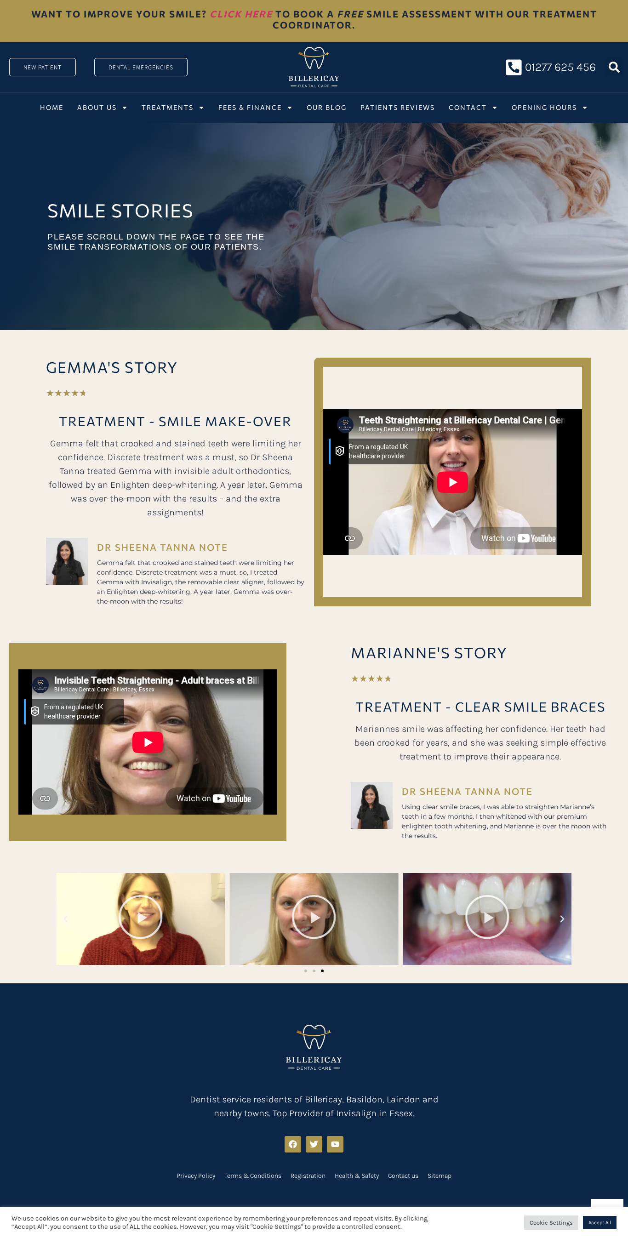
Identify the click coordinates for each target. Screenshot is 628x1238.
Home (51, 107)
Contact (468, 107)
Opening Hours (544, 107)
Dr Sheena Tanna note (162, 547)
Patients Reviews (397, 107)
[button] (614, 67)
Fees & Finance (250, 107)
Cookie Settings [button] (551, 1222)
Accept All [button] (599, 1223)
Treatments (168, 107)
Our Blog (327, 107)
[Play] (141, 919)
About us (97, 107)
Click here (241, 13)
